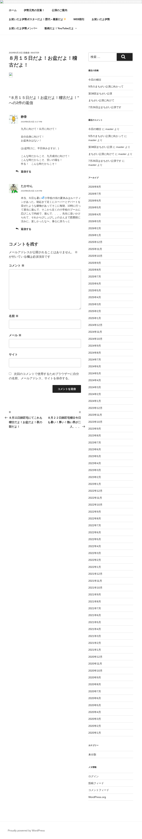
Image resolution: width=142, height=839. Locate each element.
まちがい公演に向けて (101, 100)
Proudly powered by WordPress (26, 830)
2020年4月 (94, 712)
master (35, 53)
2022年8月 (94, 518)
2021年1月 (94, 649)
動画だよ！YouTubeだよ (59, 28)
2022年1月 (94, 566)
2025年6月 (94, 283)
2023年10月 (95, 421)
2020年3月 (94, 718)
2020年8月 (94, 684)
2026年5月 (94, 207)
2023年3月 (94, 470)
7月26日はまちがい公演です (104, 107)
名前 (13, 316)
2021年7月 (94, 608)
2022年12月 (95, 490)
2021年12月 (95, 573)
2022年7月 (94, 525)
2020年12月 (95, 656)
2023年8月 (94, 435)
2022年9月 (94, 511)
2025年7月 (94, 276)
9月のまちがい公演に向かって (106, 86)
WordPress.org (97, 797)
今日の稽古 (94, 79)
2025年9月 (94, 262)
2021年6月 (94, 615)
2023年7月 (94, 442)
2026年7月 (94, 193)
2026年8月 (94, 186)
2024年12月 (95, 324)
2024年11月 (95, 331)
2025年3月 (94, 304)
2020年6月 (94, 698)
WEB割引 (78, 19)
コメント (16, 265)
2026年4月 (94, 214)
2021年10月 (95, 587)
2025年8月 (94, 269)
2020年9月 (94, 677)
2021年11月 (95, 580)
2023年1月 (94, 483)
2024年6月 (94, 366)
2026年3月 (94, 221)
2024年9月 (94, 345)
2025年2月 (94, 311)
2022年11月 (95, 497)
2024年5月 (94, 373)
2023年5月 (94, 456)
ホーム (13, 10)
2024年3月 (94, 387)
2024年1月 (94, 400)
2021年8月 (94, 601)
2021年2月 (94, 642)
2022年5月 (94, 539)
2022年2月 (94, 559)
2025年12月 (95, 241)
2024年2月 (94, 394)
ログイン (93, 776)
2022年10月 (95, 504)
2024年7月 (94, 359)
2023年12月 (95, 407)
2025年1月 (94, 318)
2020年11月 (95, 663)
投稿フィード (96, 783)
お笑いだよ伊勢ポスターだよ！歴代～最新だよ (36, 19)
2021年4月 (94, 629)
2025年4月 (94, 297)
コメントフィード (98, 790)
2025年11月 (95, 249)
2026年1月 (94, 235)
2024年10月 (95, 338)
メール (15, 335)
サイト (13, 354)
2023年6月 (94, 449)
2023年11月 (95, 414)
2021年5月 (94, 622)
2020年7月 (94, 691)
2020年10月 (95, 670)
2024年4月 (94, 380)
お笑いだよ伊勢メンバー (23, 28)
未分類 (92, 754)
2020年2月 (94, 725)
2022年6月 (94, 532)
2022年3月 (94, 553)
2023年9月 (94, 428)
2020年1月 (94, 732)
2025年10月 (95, 255)
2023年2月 (94, 477)
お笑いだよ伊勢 (101, 19)
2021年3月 (94, 636)
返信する (26, 171)
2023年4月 (94, 463)
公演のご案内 (59, 10)
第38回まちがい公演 (100, 93)
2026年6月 (94, 200)
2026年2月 (94, 228)
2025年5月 (94, 290)
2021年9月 (94, 594)
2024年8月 (94, 352)
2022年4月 (94, 546)
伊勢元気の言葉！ (34, 10)
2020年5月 (94, 705)
